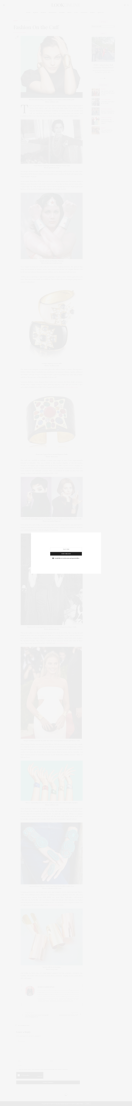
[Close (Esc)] (65, 554)
